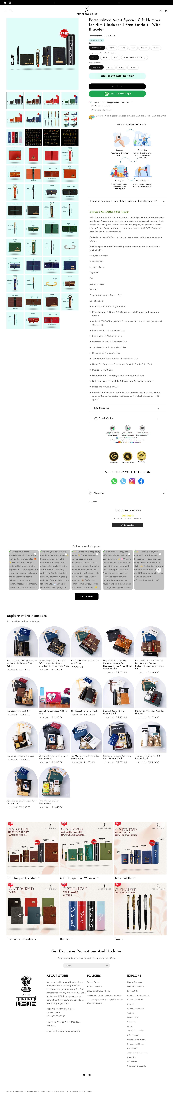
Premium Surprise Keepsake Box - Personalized (117, 757)
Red (115, 57)
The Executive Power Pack (84, 711)
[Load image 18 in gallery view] (33, 173)
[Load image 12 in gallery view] (69, 137)
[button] (5, 11)
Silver (133, 67)
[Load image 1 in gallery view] (15, 100)
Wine (155, 47)
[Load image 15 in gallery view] (51, 155)
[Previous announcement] (54, 2)
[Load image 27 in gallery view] (51, 210)
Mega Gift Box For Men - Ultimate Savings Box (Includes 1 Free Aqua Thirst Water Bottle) (117, 664)
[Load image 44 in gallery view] (69, 283)
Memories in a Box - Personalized (49, 802)
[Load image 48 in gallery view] (69, 301)
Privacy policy (59, 1091)
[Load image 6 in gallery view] (33, 119)
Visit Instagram (86, 596)
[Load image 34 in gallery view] (33, 247)
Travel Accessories (135, 1030)
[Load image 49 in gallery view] (15, 320)
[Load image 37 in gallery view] (15, 265)
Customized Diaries (19, 939)
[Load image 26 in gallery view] (33, 210)
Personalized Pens (135, 1008)
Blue (123, 47)
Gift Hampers (133, 1035)
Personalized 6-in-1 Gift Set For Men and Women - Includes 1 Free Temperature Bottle (149, 664)
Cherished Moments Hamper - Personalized (54, 757)
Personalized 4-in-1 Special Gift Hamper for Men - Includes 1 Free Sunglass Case (54, 663)
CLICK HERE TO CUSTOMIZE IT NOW (117, 76)
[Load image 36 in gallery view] (69, 247)
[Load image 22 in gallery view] (33, 192)
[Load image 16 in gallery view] (69, 155)
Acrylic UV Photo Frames (138, 995)
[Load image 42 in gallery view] (33, 283)
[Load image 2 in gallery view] (33, 100)
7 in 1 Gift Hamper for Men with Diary (85, 662)
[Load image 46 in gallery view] (33, 301)
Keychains (131, 1022)
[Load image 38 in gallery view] (33, 265)
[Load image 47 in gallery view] (51, 301)
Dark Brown (97, 47)
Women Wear (133, 1017)
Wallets (130, 1013)
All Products (132, 1048)
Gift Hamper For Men (21, 878)
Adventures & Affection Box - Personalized (21, 802)
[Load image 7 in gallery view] (51, 119)
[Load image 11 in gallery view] (51, 137)
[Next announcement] (118, 2)
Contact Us (132, 1061)
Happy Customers (135, 982)
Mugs (129, 1026)
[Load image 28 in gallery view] (69, 210)
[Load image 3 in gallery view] (51, 100)
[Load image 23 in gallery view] (51, 192)
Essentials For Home (136, 1039)
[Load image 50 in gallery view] (33, 320)
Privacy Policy (93, 982)
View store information (101, 109)
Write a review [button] (128, 525)
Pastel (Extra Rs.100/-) (134, 57)
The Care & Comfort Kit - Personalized (148, 757)
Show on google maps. (58, 1003)
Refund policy (46, 1091)
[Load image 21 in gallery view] (15, 192)
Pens (117, 939)
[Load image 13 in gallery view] (15, 155)
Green (144, 47)
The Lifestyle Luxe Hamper (20, 756)
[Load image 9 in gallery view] (15, 137)
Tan (133, 47)
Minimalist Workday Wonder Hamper (149, 712)
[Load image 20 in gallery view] (69, 173)
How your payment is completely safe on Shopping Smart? (105, 1001)
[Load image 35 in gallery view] (51, 247)
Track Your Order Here (137, 1053)
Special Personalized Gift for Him (53, 712)
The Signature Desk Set (18, 711)
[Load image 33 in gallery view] (15, 247)
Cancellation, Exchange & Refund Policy (105, 995)
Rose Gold (96, 67)
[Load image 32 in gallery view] (69, 228)
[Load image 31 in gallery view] (51, 228)
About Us (131, 1057)
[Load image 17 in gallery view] (15, 173)
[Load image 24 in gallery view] (69, 192)
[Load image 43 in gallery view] (51, 283)
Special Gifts (132, 991)
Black (111, 47)
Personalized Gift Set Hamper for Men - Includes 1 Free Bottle (21, 663)
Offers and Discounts (136, 1066)
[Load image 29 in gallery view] (15, 228)
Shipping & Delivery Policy (99, 991)
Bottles (65, 939)
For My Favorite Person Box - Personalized (86, 757)
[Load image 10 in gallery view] (33, 137)
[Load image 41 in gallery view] (15, 283)
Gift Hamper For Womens (77, 878)
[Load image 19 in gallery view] (51, 173)
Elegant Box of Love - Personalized (114, 712)
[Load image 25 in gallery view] (15, 210)
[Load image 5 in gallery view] (15, 119)
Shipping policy (86, 1091)
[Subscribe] (107, 965)
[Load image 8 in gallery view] (69, 119)
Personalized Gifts (135, 999)
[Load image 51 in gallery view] (51, 320)
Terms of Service (94, 986)
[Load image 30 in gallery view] (33, 228)
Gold (121, 67)
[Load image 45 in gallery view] (15, 301)
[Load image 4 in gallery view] (69, 100)
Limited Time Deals (135, 986)
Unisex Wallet (123, 878)
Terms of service (72, 1091)
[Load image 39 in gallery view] (51, 265)
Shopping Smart (18, 1091)
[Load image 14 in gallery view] (33, 155)
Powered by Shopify (32, 1091)
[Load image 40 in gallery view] (69, 265)
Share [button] (94, 501)
